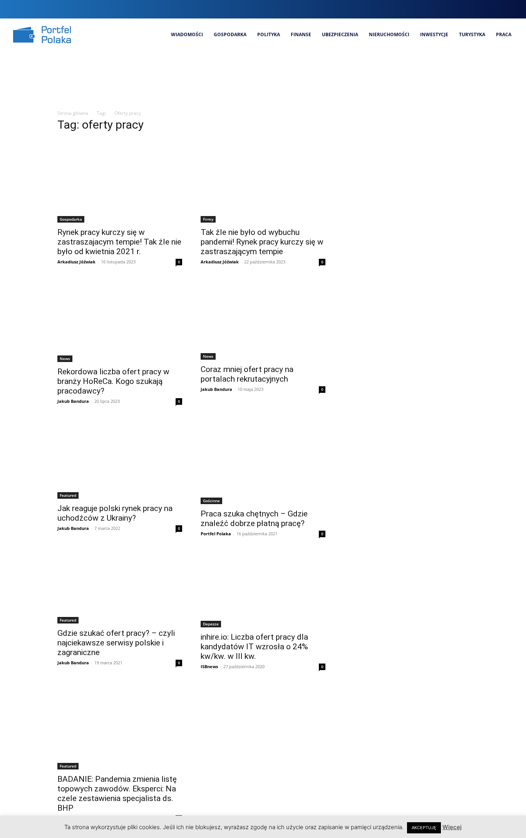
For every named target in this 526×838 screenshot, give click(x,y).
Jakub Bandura (73, 401)
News (65, 358)
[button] (443, 9)
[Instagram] (472, 9)
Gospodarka (71, 219)
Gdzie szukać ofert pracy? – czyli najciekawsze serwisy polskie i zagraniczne (116, 642)
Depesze (211, 624)
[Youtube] (511, 9)
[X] (498, 9)
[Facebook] (459, 9)
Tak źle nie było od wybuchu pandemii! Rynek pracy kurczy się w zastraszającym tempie (262, 242)
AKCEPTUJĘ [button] (424, 827)
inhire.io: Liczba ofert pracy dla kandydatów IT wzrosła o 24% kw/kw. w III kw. (254, 646)
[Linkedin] (485, 9)
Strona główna (72, 113)
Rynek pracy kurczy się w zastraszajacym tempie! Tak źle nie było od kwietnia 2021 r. (119, 242)
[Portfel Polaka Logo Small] (42, 34)
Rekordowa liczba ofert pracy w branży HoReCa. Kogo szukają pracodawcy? (113, 381)
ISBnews (209, 666)
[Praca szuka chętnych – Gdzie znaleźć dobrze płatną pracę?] (263, 462)
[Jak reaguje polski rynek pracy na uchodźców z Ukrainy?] (119, 460)
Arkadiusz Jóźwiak (76, 262)
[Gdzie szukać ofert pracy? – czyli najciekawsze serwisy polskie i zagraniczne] (119, 588)
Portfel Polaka (216, 533)
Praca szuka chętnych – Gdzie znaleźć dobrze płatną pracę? (254, 518)
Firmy (208, 219)
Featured (68, 495)
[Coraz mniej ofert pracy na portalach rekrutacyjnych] (263, 321)
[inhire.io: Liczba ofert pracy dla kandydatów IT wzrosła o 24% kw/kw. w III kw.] (263, 590)
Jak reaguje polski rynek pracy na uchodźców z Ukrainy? (115, 513)
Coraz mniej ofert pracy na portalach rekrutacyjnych (247, 374)
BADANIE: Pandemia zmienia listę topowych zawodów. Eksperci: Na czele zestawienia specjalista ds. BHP (117, 793)
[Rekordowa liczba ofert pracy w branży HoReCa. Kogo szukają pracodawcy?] (119, 322)
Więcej (452, 827)
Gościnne (211, 500)
